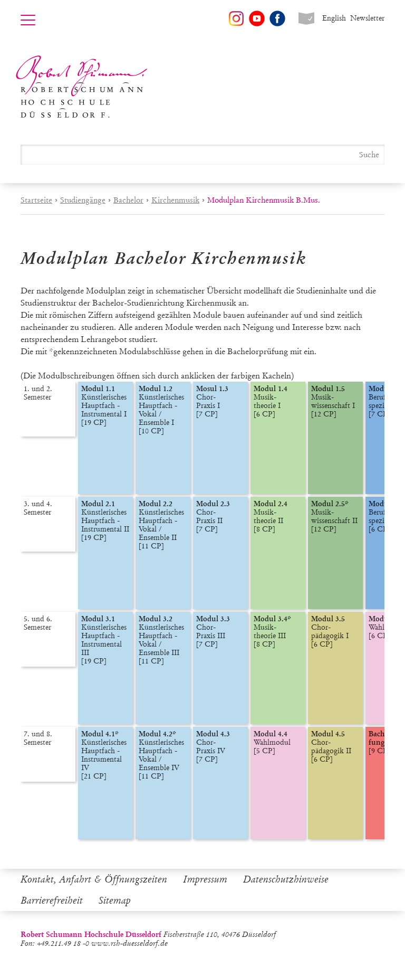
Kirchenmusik (175, 200)
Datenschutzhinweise (286, 879)
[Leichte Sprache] (306, 18)
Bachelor (128, 200)
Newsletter (367, 18)
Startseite (36, 200)
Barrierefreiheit (52, 900)
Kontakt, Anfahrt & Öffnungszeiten (94, 879)
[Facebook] (277, 18)
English (334, 18)
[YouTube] (257, 18)
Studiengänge (82, 200)
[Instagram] (236, 18)
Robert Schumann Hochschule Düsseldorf (82, 86)
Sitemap (115, 900)
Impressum (205, 879)
